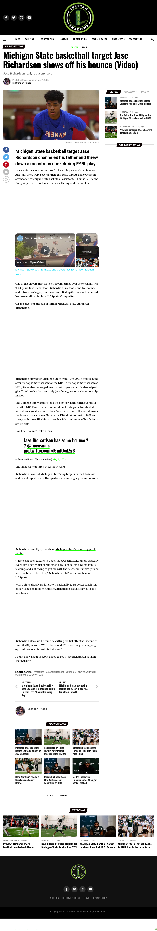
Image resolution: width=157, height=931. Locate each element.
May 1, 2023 (59, 459)
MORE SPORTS (118, 39)
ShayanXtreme (86, 914)
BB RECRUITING (47, 39)
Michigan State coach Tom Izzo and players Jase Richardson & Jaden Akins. (45, 238)
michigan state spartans (30, 675)
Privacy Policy (100, 898)
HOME (17, 39)
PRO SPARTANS (135, 39)
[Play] (87, 264)
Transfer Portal (100, 39)
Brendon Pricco (23, 83)
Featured (39, 672)
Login (84, 47)
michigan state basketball (81, 672)
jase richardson (56, 672)
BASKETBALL (30, 39)
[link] (20, 238)
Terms (87, 898)
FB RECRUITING (80, 39)
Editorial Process (71, 898)
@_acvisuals (38, 445)
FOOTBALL (63, 39)
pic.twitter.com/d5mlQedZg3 (49, 450)
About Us (54, 898)
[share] (69, 237)
